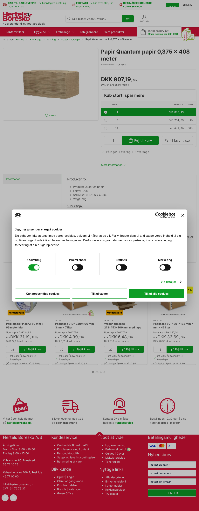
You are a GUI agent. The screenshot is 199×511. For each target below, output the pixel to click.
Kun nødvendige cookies (42, 293)
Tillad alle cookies (156, 293)
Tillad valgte (99, 293)
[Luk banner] (182, 215)
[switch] (77, 267)
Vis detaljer (168, 281)
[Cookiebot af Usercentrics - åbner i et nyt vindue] (158, 215)
